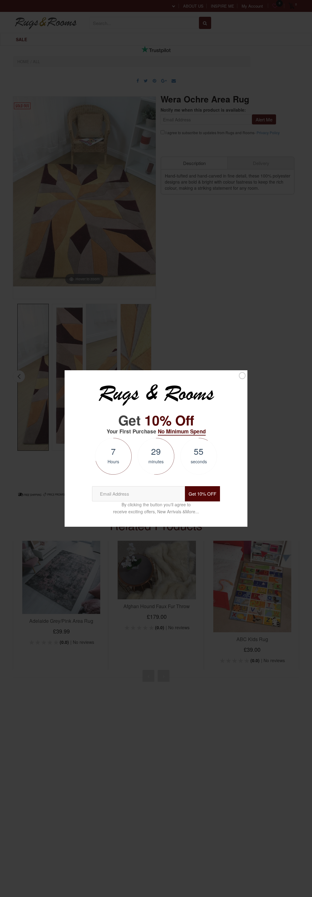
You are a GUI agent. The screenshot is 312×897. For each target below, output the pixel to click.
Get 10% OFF (202, 493)
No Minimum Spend (182, 431)
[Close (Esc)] (242, 375)
